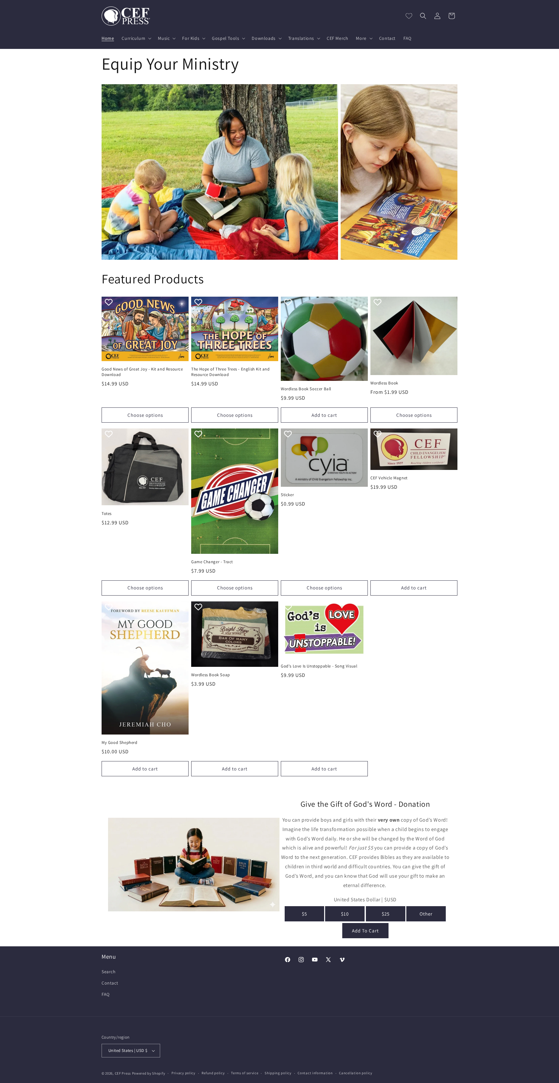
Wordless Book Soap (210, 675)
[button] (136, 38)
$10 (345, 914)
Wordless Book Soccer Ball (306, 389)
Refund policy (213, 1073)
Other (426, 914)
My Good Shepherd (119, 742)
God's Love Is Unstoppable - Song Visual (319, 666)
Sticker (287, 494)
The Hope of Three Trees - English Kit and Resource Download (230, 372)
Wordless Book (384, 383)
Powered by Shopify (148, 1073)
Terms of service (244, 1073)
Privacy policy (183, 1073)
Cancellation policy (355, 1073)
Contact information (315, 1073)
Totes (107, 513)
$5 (304, 914)
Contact (110, 983)
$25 (385, 914)
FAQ (106, 994)
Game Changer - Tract (212, 561)
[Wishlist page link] (409, 16)
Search (109, 972)
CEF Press (123, 1073)
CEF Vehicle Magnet (389, 478)
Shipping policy (278, 1073)
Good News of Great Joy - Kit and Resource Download (142, 372)
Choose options (145, 415)
